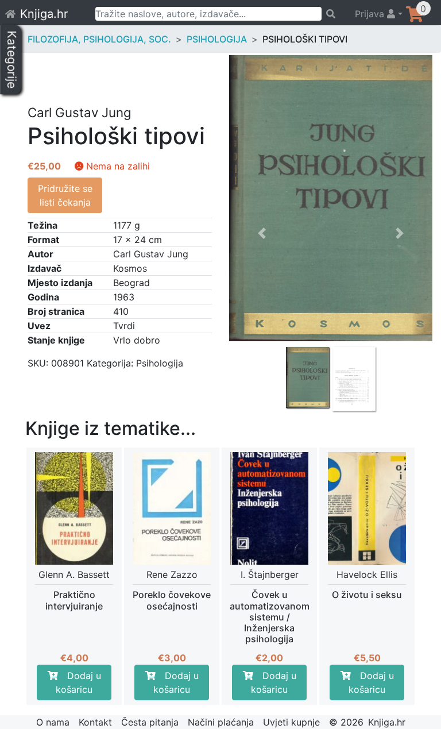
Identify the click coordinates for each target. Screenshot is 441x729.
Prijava (371, 14)
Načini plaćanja (221, 722)
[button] (261, 308)
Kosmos (130, 268)
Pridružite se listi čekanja (65, 195)
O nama (52, 722)
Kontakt (95, 722)
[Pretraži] (333, 13)
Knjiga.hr (44, 14)
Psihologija (217, 39)
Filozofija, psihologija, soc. (99, 39)
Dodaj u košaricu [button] (78, 682)
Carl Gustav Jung (150, 254)
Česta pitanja (150, 722)
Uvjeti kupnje (291, 722)
